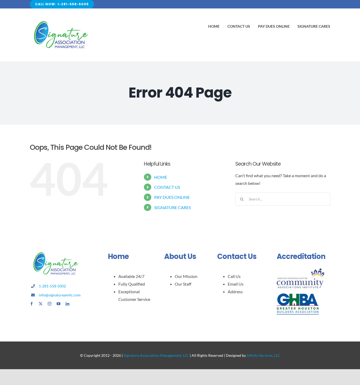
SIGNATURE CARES (172, 207)
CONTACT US (167, 187)
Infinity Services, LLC (263, 355)
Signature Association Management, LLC (156, 355)
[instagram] (49, 304)
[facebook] (31, 304)
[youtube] (58, 304)
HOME (160, 177)
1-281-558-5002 (52, 286)
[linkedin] (67, 304)
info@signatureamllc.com (60, 295)
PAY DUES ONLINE (172, 197)
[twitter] (40, 304)
